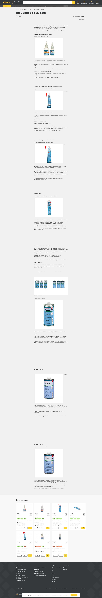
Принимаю (74, 595)
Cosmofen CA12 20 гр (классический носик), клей (59, 549)
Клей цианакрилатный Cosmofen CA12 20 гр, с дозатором (24, 522)
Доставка (27, 6)
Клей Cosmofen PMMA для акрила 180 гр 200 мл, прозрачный (60, 522)
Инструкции (45, 6)
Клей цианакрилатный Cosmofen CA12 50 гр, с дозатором (42, 549)
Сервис (39, 6)
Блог (66, 6)
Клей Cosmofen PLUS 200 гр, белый (76, 521)
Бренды (20, 6)
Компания (53, 6)
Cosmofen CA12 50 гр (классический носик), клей (41, 522)
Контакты (60, 6)
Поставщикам (72, 6)
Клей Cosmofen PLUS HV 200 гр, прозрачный (22, 549)
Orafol (15, 6)
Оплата (33, 6)
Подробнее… (66, 595)
